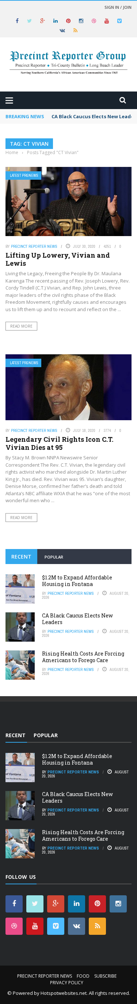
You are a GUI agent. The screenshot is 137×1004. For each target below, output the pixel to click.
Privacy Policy (66, 982)
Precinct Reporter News (34, 246)
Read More (21, 326)
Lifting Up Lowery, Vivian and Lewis (57, 259)
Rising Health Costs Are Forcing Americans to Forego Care (83, 657)
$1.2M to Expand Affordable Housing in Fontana (77, 580)
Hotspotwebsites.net (64, 993)
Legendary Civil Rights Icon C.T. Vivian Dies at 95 (59, 443)
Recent (21, 556)
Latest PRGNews (24, 175)
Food (83, 976)
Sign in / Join (118, 7)
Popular (54, 557)
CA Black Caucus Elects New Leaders (77, 619)
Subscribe (105, 976)
